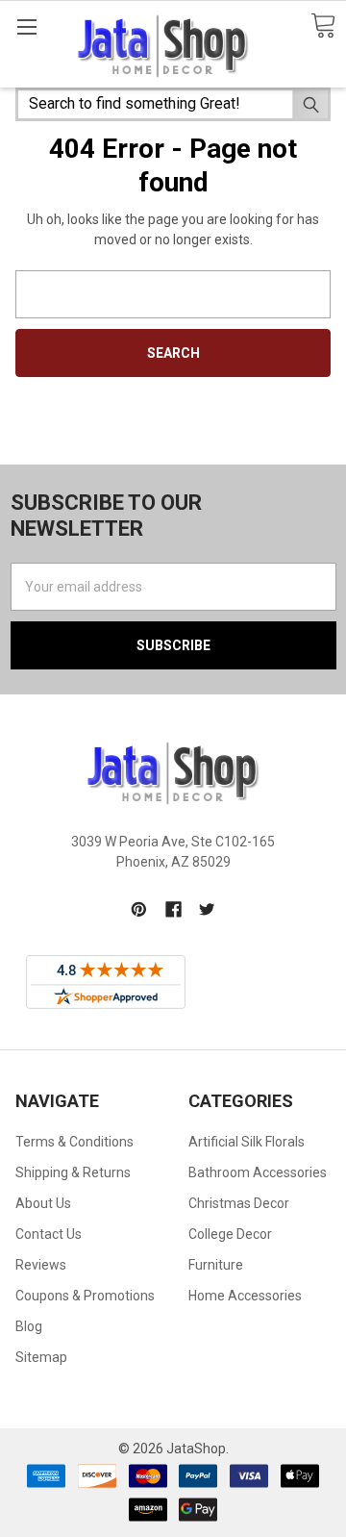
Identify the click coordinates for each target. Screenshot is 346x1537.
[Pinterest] (139, 909)
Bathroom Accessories (257, 1172)
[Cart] (323, 26)
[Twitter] (207, 909)
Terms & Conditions (74, 1141)
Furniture (215, 1264)
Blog (28, 1326)
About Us (43, 1203)
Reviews (40, 1264)
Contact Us (48, 1234)
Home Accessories (245, 1295)
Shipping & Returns (73, 1172)
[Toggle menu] (26, 26)
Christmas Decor (238, 1203)
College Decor (230, 1234)
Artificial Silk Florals (246, 1141)
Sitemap (41, 1357)
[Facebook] (173, 909)
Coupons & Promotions (85, 1295)
